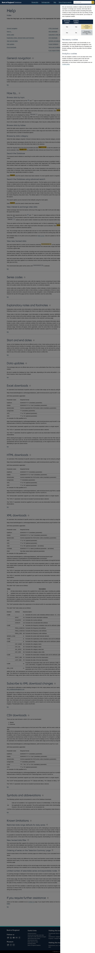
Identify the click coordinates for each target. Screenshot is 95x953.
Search (93, 2)
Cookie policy (66, 64)
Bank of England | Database (11, 2)
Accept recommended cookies (87, 27)
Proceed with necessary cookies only (87, 32)
